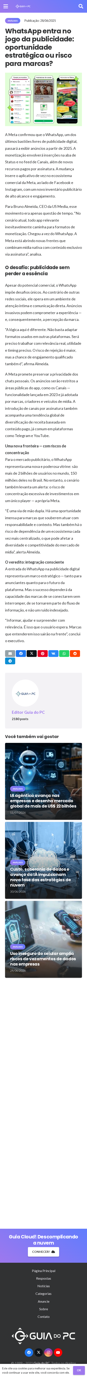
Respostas (43, 1278)
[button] (6, 6)
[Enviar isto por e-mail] (10, 653)
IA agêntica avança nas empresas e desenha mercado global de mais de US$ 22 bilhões (43, 801)
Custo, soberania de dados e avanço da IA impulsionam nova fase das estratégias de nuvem (40, 877)
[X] (38, 1352)
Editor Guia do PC (28, 712)
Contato (44, 1316)
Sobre (43, 1309)
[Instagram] (48, 1352)
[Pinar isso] (43, 653)
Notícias (43, 1286)
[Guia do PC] (22, 6)
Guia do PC (42, 1363)
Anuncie (43, 1301)
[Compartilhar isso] (21, 653)
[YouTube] (58, 1352)
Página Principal (43, 1271)
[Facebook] (29, 1352)
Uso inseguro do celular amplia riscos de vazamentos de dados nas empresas (43, 959)
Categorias (43, 1293)
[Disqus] (43, 1042)
